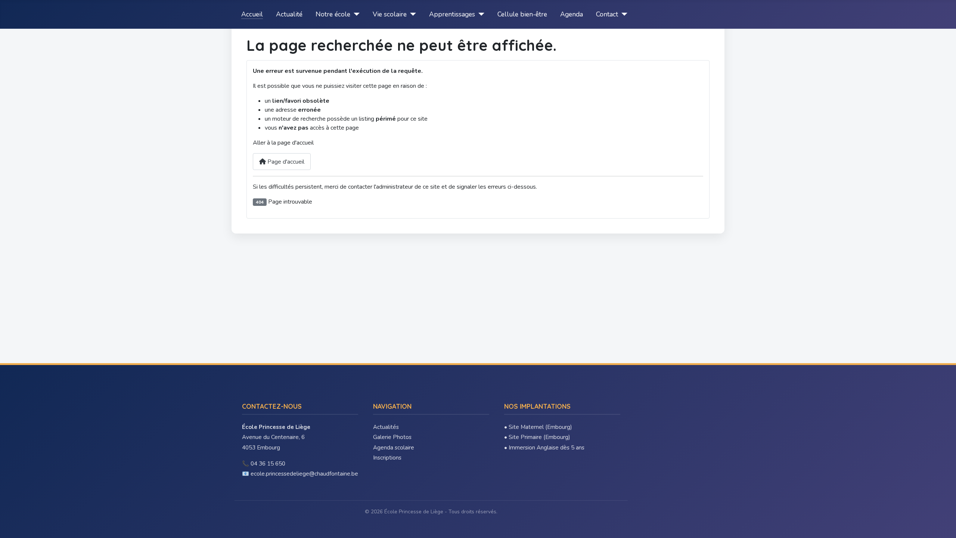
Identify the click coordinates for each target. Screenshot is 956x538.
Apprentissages (452, 14)
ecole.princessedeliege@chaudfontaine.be (304, 473)
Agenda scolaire (393, 447)
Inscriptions (387, 457)
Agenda (571, 14)
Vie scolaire (390, 14)
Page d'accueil (285, 162)
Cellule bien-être (522, 14)
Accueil (252, 14)
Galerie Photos (392, 437)
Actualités (386, 427)
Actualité (289, 14)
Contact (607, 14)
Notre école (333, 14)
